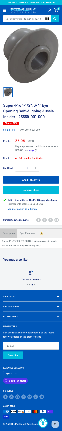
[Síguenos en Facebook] (5, 396)
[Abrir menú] (4, 10)
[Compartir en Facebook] (38, 219)
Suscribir (13, 355)
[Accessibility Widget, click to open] (43, 423)
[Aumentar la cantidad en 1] (35, 168)
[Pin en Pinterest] (44, 219)
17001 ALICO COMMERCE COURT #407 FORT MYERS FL (31, 2)
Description (9, 233)
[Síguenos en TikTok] (35, 396)
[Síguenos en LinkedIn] (41, 396)
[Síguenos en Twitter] (11, 396)
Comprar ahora (31, 189)
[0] (56, 10)
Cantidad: (8, 168)
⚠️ (41, 233)
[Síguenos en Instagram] (17, 396)
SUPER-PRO (9, 129)
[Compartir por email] (56, 219)
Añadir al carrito (31, 179)
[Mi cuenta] (49, 10)
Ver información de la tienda (22, 208)
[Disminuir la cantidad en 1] (18, 168)
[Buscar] (55, 18)
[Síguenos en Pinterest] (23, 396)
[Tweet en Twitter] (50, 219)
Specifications (27, 233)
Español (8, 373)
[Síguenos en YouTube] (29, 396)
